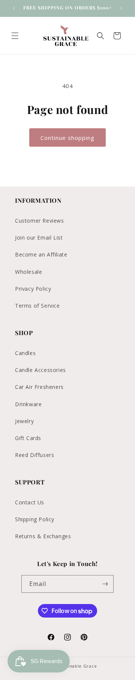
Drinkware (28, 404)
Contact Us (29, 502)
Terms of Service (37, 305)
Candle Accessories (40, 369)
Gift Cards (28, 438)
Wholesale (28, 271)
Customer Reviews (39, 220)
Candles (25, 353)
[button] (15, 35)
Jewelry (24, 421)
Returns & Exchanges (43, 536)
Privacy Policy (33, 288)
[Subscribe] (105, 584)
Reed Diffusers (34, 454)
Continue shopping (67, 137)
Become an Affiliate (41, 254)
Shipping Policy (34, 519)
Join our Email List (39, 237)
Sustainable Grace (76, 666)
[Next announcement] (121, 8)
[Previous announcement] (14, 8)
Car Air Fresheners (39, 386)
